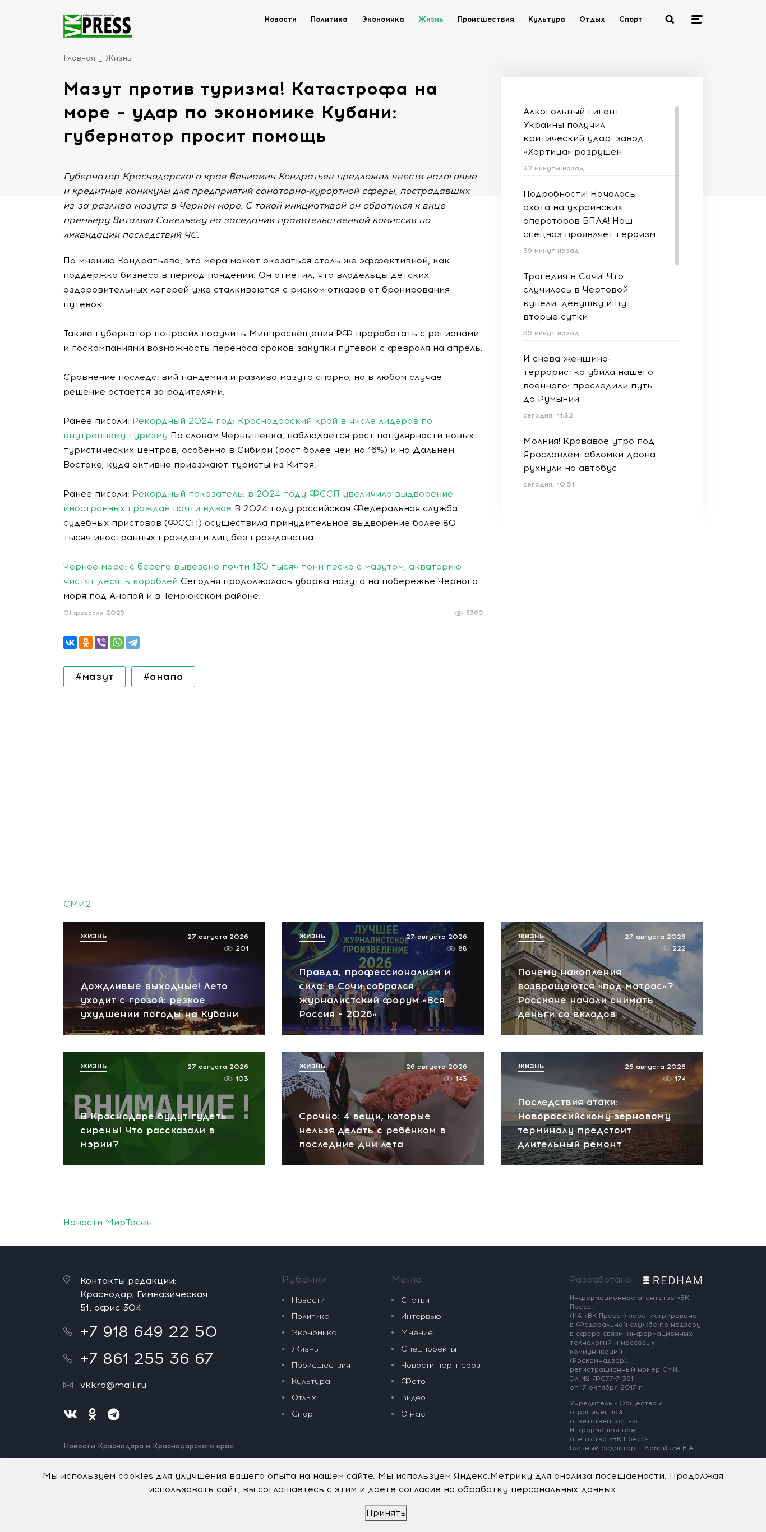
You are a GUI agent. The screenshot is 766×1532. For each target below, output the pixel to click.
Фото (413, 1381)
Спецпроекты (428, 1349)
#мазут (94, 676)
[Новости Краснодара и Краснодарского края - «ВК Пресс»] (97, 26)
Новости (281, 19)
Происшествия (486, 19)
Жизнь (431, 19)
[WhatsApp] (117, 642)
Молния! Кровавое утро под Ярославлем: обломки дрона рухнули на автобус (589, 454)
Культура (546, 19)
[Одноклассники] (86, 642)
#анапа (163, 676)
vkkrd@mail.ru (113, 1385)
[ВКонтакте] (70, 642)
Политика (329, 19)
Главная (79, 58)
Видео (413, 1398)
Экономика (383, 19)
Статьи (415, 1300)
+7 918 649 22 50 (149, 1331)
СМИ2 (77, 904)
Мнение (417, 1332)
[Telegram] (133, 642)
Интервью (421, 1316)
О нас (413, 1414)
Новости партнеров (441, 1365)
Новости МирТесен (107, 1222)
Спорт (631, 19)
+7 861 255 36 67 (146, 1358)
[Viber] (101, 642)
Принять (386, 1512)
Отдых (592, 19)
